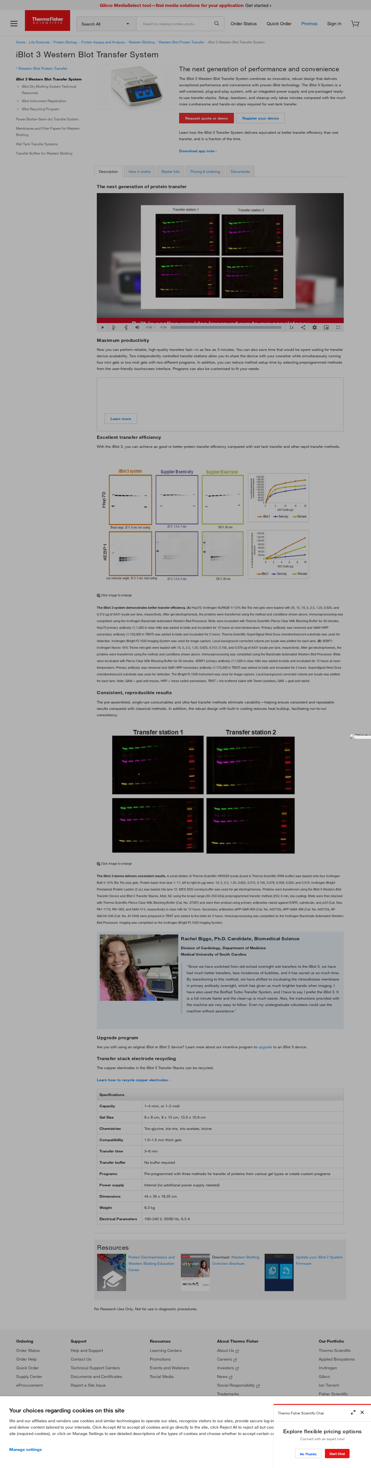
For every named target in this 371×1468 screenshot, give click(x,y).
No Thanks (308, 1454)
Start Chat (337, 1453)
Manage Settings (25, 1449)
